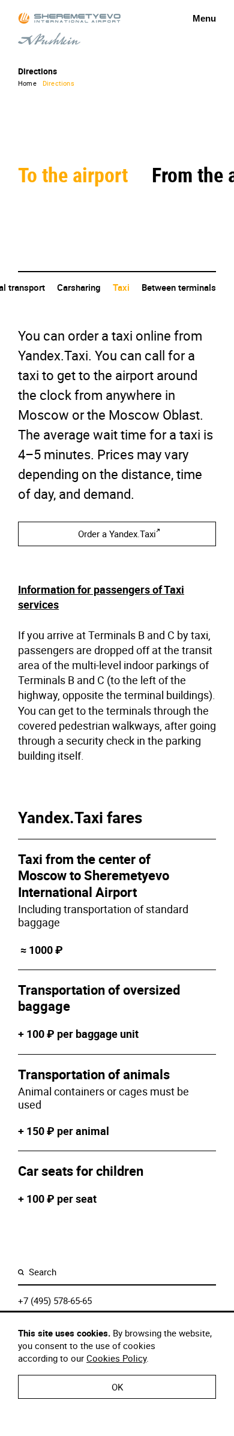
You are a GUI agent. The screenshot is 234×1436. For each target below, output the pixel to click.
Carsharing (79, 287)
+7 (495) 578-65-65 (55, 1300)
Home (27, 83)
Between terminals (179, 287)
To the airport (75, 174)
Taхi (121, 287)
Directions (58, 83)
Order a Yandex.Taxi (117, 534)
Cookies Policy (116, 1358)
